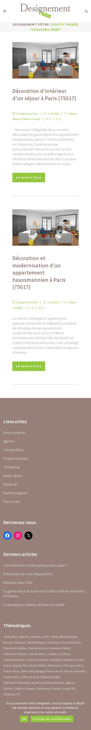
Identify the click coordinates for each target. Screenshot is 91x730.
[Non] (85, 714)
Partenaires (54, 665)
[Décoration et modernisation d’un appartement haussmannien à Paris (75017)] (45, 227)
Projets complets (15, 458)
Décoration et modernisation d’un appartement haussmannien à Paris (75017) (39, 272)
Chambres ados (71, 642)
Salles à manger (50, 677)
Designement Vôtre (31, 24)
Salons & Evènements (16, 683)
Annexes (35, 637)
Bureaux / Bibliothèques (30, 642)
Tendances (11, 467)
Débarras (67, 660)
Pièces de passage (32, 671)
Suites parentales (53, 683)
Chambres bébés (59, 648)
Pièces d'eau (11, 671)
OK (24, 719)
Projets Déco (11, 677)
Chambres (53, 642)
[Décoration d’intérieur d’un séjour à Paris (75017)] (45, 60)
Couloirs (52, 654)
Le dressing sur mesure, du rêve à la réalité (33, 604)
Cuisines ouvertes (37, 660)
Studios (36, 683)
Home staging (12, 665)
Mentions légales (15, 493)
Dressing (54, 660)
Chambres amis (37, 648)
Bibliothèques (68, 637)
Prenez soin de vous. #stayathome (27, 574)
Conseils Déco (13, 450)
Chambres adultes (14, 648)
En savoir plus (29, 177)
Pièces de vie (54, 671)
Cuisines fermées (14, 660)
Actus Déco (10, 637)
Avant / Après (12, 475)
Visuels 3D (10, 484)
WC (19, 694)
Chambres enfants (14, 654)
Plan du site (11, 501)
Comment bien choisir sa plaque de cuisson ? (35, 565)
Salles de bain (30, 677)
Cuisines (64, 654)
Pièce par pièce (73, 665)
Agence (8, 441)
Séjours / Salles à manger (26, 119)
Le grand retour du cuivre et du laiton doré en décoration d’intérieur (44, 593)
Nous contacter (14, 432)
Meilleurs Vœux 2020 (17, 582)
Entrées (79, 660)
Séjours (72, 113)
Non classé (29, 665)
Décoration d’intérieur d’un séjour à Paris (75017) (44, 94)
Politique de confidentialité (52, 719)
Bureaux (8, 642)
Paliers (42, 665)
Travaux (56, 688)
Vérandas (9, 694)
